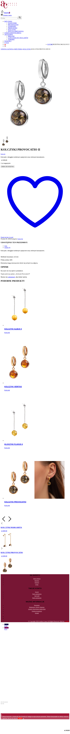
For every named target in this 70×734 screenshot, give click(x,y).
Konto (50, 44)
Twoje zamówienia (36, 594)
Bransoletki (13, 24)
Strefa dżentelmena (12, 33)
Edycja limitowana (16, 31)
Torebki (11, 39)
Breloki (11, 36)
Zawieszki (12, 26)
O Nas (6, 43)
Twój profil (36, 596)
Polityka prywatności (37, 611)
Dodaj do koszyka (7, 166)
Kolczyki (12, 29)
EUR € (6, 625)
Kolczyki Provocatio (15, 502)
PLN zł (6, 628)
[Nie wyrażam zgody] (23, 718)
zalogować (11, 277)
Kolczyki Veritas (13, 387)
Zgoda (20, 718)
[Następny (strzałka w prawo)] (3, 703)
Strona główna (7, 49)
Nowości (7, 41)
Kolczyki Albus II (13, 329)
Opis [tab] (5, 246)
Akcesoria (8, 34)
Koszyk (37, 592)
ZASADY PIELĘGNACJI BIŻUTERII (36, 609)
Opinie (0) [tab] (7, 247)
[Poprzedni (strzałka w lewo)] (1, 703)
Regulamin (37, 605)
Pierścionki (12, 28)
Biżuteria (8, 21)
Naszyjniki (12, 23)
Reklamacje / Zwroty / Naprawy (36, 607)
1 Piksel (67, 621)
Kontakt (37, 613)
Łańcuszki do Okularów (18, 38)
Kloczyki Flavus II (13, 444)
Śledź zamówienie (36, 598)
